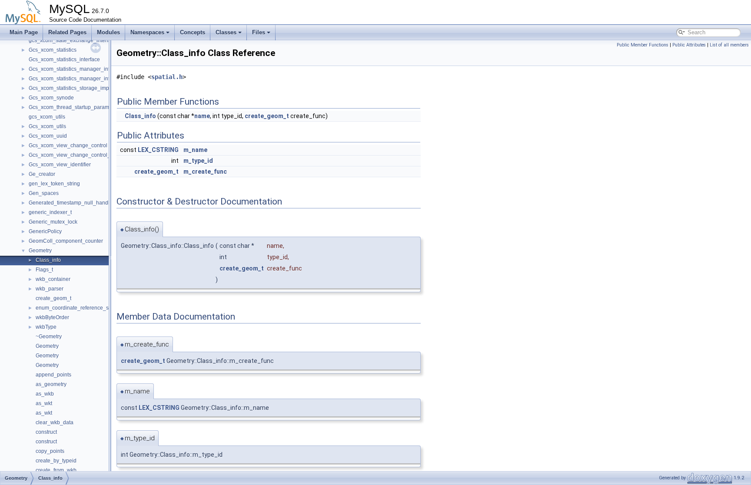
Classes (226, 32)
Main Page (24, 32)
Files (258, 32)
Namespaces (147, 32)
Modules (108, 32)
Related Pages (67, 32)
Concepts (192, 32)
